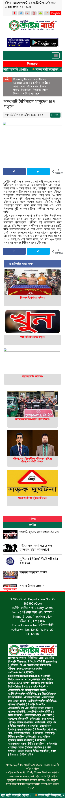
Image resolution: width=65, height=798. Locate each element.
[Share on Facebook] (14, 171)
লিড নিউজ (26, 90)
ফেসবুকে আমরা (10, 589)
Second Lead (21, 82)
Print (56, 114)
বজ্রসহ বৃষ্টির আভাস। (32, 376)
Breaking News (22, 79)
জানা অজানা (19, 86)
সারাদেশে (35, 93)
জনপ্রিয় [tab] (32, 525)
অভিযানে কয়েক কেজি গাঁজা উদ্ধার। (32, 419)
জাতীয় (45, 82)
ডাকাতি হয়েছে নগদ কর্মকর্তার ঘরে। (40, 532)
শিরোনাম (37, 90)
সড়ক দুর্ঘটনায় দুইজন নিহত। (32, 498)
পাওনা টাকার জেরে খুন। (32, 337)
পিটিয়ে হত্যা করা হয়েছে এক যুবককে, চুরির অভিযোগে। (36, 547)
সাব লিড (25, 93)
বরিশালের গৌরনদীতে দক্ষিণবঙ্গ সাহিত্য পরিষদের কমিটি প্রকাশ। (32, 460)
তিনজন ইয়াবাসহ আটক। (32, 297)
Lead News (39, 79)
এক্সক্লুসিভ (35, 82)
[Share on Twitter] (38, 171)
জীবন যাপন (32, 86)
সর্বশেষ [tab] (32, 519)
